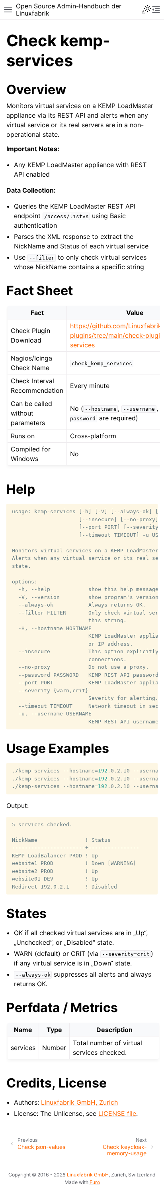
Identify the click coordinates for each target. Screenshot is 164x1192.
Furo (95, 1182)
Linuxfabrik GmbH (88, 1175)
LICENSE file (117, 1113)
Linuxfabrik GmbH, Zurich (79, 1102)
